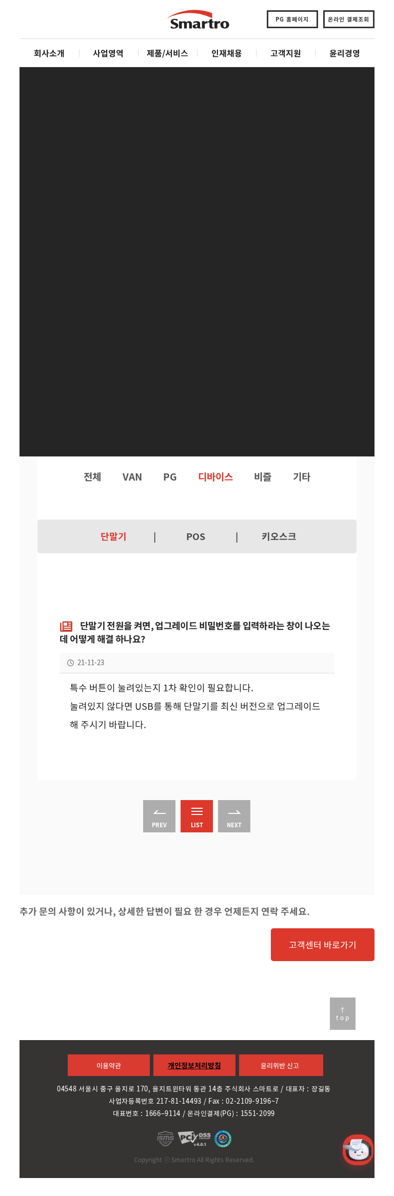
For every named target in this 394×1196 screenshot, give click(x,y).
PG (170, 476)
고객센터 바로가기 (323, 945)
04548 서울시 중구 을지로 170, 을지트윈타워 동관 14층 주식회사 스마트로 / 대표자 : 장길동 (194, 1088)
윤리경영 (344, 53)
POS (195, 536)
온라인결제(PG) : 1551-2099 (231, 1113)
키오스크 (279, 536)
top (343, 1017)
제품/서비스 (167, 53)
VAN (132, 476)
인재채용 (226, 53)
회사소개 (49, 53)
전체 (92, 476)
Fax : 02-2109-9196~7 (243, 1101)
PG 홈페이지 (292, 19)
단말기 (114, 536)
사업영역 (108, 53)
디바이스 (215, 476)
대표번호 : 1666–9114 (147, 1113)
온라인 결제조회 (348, 19)
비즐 (262, 476)
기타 (301, 476)
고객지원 (285, 53)
